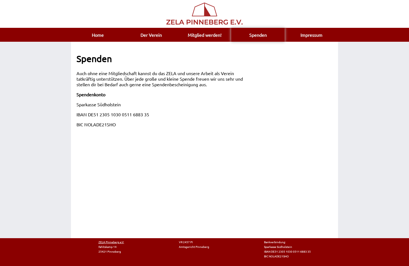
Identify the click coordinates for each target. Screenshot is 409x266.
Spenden (258, 35)
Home (98, 35)
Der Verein (151, 35)
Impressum (311, 35)
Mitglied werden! (204, 35)
